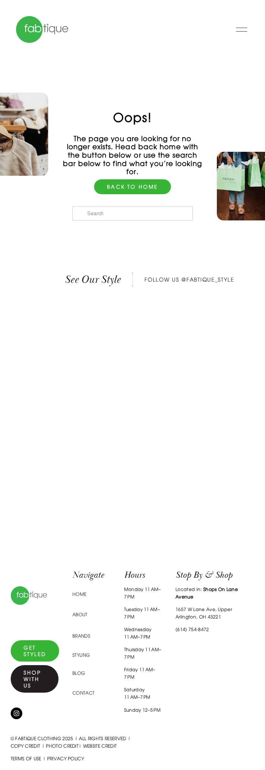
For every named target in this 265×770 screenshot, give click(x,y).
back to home (132, 187)
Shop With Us (32, 679)
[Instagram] (16, 713)
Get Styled (35, 650)
